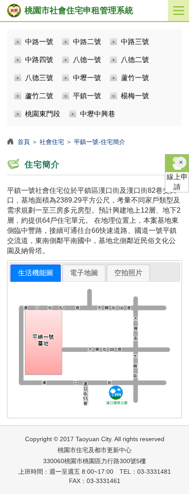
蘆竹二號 (39, 96)
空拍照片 (128, 272)
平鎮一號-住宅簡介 (99, 141)
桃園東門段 (42, 114)
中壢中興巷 (97, 114)
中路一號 (39, 41)
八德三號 (39, 77)
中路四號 (39, 59)
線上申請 (177, 182)
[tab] (36, 273)
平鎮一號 (87, 96)
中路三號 (135, 41)
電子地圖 (84, 272)
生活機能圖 (35, 272)
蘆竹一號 (135, 77)
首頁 (24, 141)
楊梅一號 (135, 96)
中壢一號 (87, 77)
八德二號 (135, 59)
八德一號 (87, 59)
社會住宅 (52, 141)
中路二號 (87, 41)
